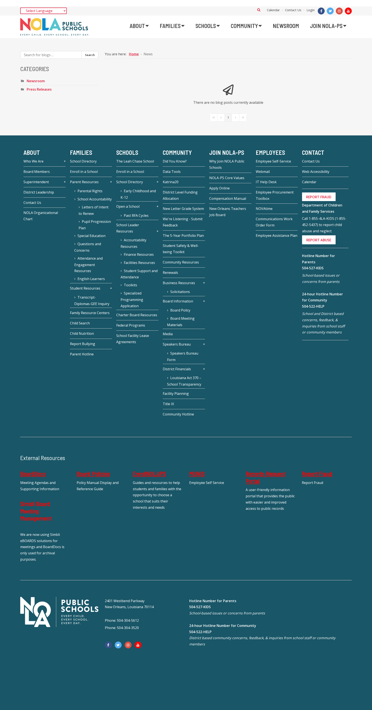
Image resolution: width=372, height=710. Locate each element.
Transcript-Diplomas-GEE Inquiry (91, 300)
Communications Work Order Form (274, 222)
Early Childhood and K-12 (138, 194)
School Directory (83, 161)
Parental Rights (90, 191)
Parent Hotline (82, 354)
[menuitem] (139, 26)
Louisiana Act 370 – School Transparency (184, 381)
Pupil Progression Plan (95, 224)
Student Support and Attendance (139, 274)
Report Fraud (317, 473)
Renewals (170, 272)
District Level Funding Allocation (180, 195)
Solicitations (180, 291)
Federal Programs (130, 325)
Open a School (128, 206)
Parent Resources (84, 182)
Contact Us (293, 10)
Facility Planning (176, 393)
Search (258, 10)
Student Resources (85, 288)
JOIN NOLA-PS (226, 152)
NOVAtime (264, 208)
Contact (313, 152)
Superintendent (36, 182)
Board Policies (93, 473)
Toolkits (130, 285)
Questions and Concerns (87, 247)
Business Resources (179, 283)
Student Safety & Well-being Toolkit (181, 248)
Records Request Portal (265, 477)
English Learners (91, 278)
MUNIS (197, 473)
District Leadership (38, 192)
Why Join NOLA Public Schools (226, 164)
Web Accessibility (315, 171)
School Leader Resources (127, 228)
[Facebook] (321, 11)
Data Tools (172, 171)
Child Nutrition (82, 333)
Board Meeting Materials (181, 321)
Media (168, 334)
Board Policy (180, 310)
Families (81, 152)
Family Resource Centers (90, 312)
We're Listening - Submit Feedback (183, 222)
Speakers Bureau (177, 344)
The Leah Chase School (135, 161)
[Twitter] (330, 11)
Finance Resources (139, 254)
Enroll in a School (84, 171)
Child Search (80, 323)
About (31, 152)
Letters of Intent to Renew (93, 210)
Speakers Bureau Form (182, 356)
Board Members (36, 171)
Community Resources (181, 262)
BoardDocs (33, 473)
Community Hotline (178, 414)
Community (177, 152)
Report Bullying (82, 343)
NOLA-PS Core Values (226, 177)
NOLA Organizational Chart (40, 215)
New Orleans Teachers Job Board (227, 211)
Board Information (178, 301)
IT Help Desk (266, 182)
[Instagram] (339, 11)
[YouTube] (348, 11)
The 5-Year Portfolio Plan (183, 235)
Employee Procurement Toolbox (275, 195)
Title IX (168, 404)
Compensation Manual (227, 198)
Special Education (91, 235)
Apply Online (219, 188)
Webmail (263, 171)
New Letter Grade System (183, 208)
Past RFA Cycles (136, 215)
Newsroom (36, 81)
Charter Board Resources (136, 315)
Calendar (273, 10)
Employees (270, 152)
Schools (127, 152)
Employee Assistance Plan (276, 235)
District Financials (177, 369)
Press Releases (39, 89)
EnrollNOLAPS (149, 473)
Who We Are (33, 161)
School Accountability (95, 199)
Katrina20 (170, 182)
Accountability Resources (133, 243)
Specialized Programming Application (132, 299)
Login (311, 10)
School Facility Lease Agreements (132, 338)
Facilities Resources (139, 262)
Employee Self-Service (273, 161)
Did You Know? (175, 161)
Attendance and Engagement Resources (88, 264)
